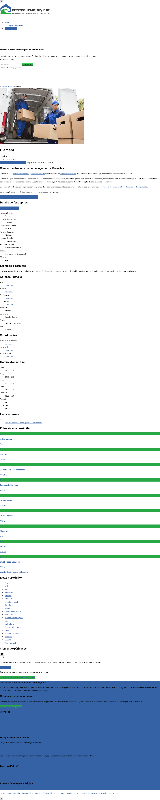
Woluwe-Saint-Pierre (12, 633)
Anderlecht (9, 592)
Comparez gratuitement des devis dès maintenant (19, 197)
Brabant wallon (5, 732)
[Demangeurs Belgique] (25, 14)
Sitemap (24, 793)
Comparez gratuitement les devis (13, 162)
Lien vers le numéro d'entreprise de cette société (23, 422)
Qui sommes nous (16, 25)
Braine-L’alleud (10, 643)
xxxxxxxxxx (9, 285)
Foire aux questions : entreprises (12, 775)
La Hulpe (8, 639)
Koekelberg (9, 605)
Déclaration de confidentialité (40, 793)
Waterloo (8, 636)
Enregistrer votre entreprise (91, 793)
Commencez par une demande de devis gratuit (17, 677)
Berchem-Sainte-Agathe (14, 617)
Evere (7, 630)
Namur (2, 729)
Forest (7, 583)
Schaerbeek (9, 608)
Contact (3, 778)
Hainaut (3, 720)
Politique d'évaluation (111, 793)
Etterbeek (8, 598)
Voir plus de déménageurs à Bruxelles (14, 572)
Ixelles (7, 589)
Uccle (7, 586)
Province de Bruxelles (68, 173)
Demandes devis (11, 28)
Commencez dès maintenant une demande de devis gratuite (123, 187)
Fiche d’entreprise (6, 750)
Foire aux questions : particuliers (12, 772)
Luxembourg (5, 726)
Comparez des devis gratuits (11, 706)
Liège (2, 723)
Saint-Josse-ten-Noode (13, 602)
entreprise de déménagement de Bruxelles (29, 173)
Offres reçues (5, 747)
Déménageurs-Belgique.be (10, 793)
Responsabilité (66, 793)
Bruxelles (9, 86)
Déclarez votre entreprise (10, 761)
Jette (6, 621)
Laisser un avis (5, 667)
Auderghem (9, 624)
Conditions (56, 793)
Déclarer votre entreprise (9, 208)
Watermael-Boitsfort (13, 611)
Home (7, 22)
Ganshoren (9, 614)
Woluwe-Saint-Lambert (13, 627)
